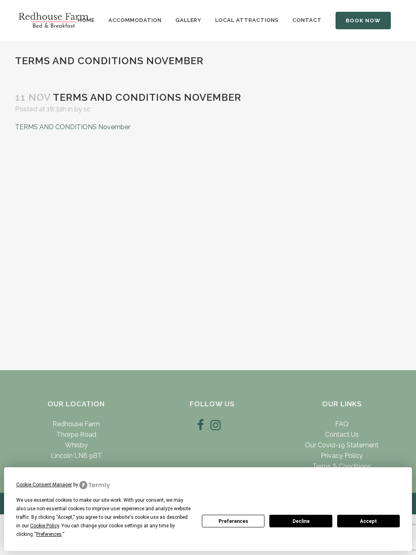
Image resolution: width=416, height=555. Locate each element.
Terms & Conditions (341, 466)
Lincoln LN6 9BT (76, 456)
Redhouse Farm (76, 424)
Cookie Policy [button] (44, 526)
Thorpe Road (76, 434)
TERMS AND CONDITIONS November (72, 127)
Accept (368, 521)
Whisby (76, 445)
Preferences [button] (49, 534)
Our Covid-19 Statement (342, 445)
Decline (301, 521)
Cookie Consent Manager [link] (44, 485)
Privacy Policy (342, 456)
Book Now (363, 20)
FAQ (342, 424)
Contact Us (342, 434)
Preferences (233, 521)
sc (87, 109)
